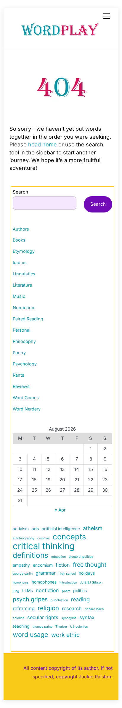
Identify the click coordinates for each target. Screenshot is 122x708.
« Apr (60, 510)
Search (20, 192)
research (72, 608)
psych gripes (30, 599)
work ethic (65, 634)
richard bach (94, 609)
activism (21, 528)
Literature (22, 284)
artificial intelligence (61, 528)
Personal (21, 330)
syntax (86, 617)
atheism (92, 528)
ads (35, 528)
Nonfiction (23, 307)
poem (66, 591)
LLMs (27, 590)
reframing (24, 608)
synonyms (68, 618)
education (58, 557)
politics (80, 590)
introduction (68, 582)
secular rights (42, 617)
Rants (18, 375)
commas (43, 538)
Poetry (19, 352)
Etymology (24, 251)
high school (67, 574)
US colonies (79, 627)
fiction (63, 565)
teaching (21, 626)
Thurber (61, 627)
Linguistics (24, 273)
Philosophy (24, 341)
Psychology (25, 363)
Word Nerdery (27, 408)
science (18, 618)
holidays (87, 573)
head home (42, 144)
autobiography (23, 538)
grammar (46, 573)
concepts (69, 537)
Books (19, 239)
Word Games (26, 397)
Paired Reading (28, 318)
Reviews (21, 386)
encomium (43, 565)
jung (16, 591)
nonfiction (47, 590)
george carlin (23, 574)
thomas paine (42, 627)
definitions (30, 555)
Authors (21, 228)
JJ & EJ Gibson (91, 582)
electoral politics (81, 557)
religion (48, 608)
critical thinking (44, 546)
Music (19, 296)
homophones (44, 581)
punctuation (59, 600)
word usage (30, 634)
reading (80, 599)
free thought (89, 564)
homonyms (21, 582)
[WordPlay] (59, 37)
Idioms (20, 262)
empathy (21, 565)
